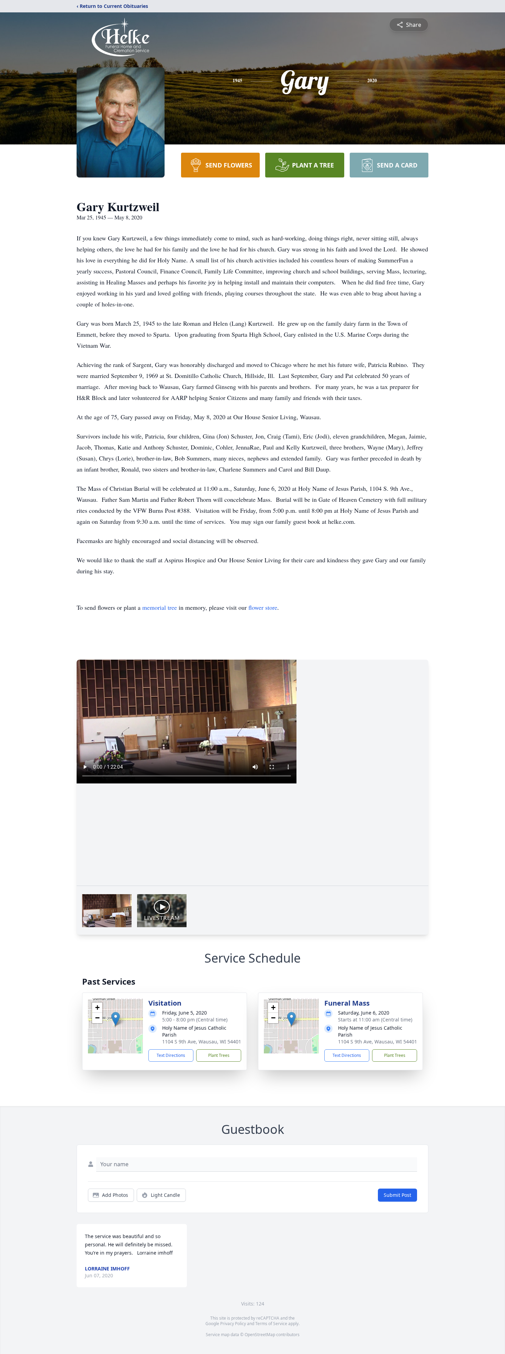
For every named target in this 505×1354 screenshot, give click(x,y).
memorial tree (159, 607)
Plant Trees (218, 1055)
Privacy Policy (233, 1323)
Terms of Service (271, 1323)
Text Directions (171, 1055)
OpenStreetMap (260, 1334)
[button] (115, 1019)
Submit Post (397, 1195)
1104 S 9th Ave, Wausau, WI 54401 (201, 1041)
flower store (262, 607)
